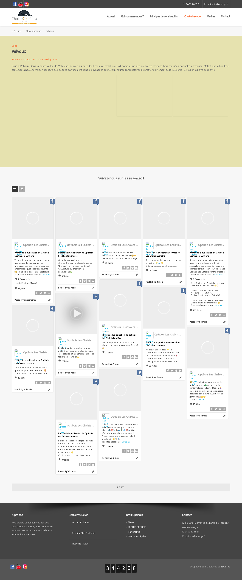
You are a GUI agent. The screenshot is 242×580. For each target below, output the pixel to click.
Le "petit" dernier (81, 522)
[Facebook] (15, 4)
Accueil (111, 16)
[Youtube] (20, 4)
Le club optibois (137, 527)
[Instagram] (26, 4)
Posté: (25, 299)
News (131, 522)
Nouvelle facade (80, 543)
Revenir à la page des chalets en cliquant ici (35, 59)
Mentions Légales (137, 536)
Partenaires (134, 532)
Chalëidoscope (192, 16)
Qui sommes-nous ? (132, 16)
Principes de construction (164, 16)
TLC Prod (225, 566)
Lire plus (45, 274)
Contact (225, 16)
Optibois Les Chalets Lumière (40, 245)
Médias (211, 16)
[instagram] (25, 567)
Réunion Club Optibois (83, 533)
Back (14, 45)
